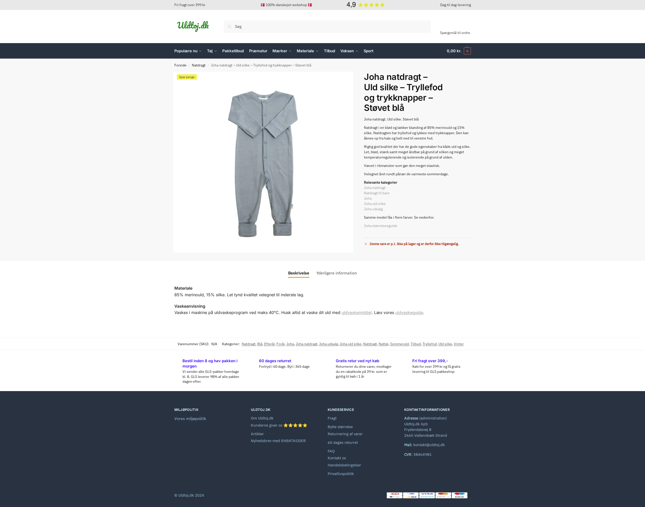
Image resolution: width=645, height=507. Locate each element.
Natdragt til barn (377, 193)
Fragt (332, 418)
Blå (259, 344)
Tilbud (416, 344)
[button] (459, 51)
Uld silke (445, 344)
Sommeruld (399, 344)
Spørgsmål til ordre (455, 32)
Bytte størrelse (340, 426)
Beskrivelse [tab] (298, 272)
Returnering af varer (345, 433)
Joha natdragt (374, 187)
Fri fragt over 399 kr (189, 5)
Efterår (269, 344)
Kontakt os (337, 458)
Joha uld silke (375, 203)
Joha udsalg (373, 209)
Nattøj (384, 344)
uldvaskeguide (409, 312)
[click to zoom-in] (263, 162)
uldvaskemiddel (357, 312)
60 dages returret (343, 442)
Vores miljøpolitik (190, 418)
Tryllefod (429, 344)
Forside (180, 65)
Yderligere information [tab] (336, 272)
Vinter (459, 344)
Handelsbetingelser (344, 465)
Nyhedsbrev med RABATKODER (278, 440)
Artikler (257, 433)
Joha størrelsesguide (380, 225)
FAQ (331, 451)
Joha (368, 198)
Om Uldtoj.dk (262, 418)
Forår (281, 344)
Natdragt (199, 65)
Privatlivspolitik (341, 473)
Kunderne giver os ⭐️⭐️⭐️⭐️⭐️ (279, 425)
